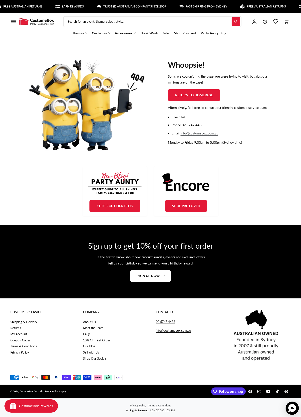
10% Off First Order (96, 340)
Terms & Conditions (23, 346)
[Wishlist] (275, 21)
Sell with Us (91, 352)
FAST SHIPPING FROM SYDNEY (200, 6)
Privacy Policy (19, 352)
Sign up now (148, 276)
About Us (89, 322)
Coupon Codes (20, 340)
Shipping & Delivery (23, 322)
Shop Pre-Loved (186, 206)
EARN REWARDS (67, 6)
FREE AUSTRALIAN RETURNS (259, 6)
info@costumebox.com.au (199, 133)
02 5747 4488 (165, 322)
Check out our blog (115, 206)
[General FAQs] (265, 21)
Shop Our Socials (94, 358)
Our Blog (89, 346)
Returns (15, 328)
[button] (13, 21)
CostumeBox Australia (31, 391)
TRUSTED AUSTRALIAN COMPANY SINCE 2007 (128, 6)
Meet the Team (93, 328)
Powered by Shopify (56, 391)
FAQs (86, 334)
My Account (18, 334)
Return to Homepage (194, 95)
